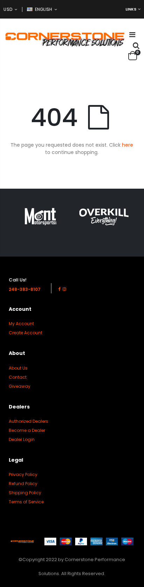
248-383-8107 (25, 289)
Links (130, 9)
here (127, 144)
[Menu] (132, 35)
